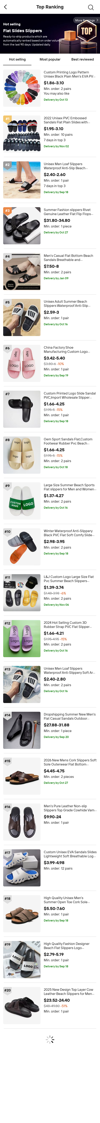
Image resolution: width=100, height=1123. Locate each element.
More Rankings (85, 20)
